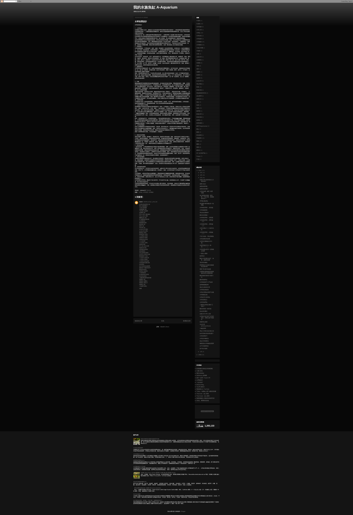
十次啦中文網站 (143, 259)
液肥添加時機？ (204, 189)
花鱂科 (198, 72)
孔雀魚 (198, 23)
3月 (201, 177)
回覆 (140, 288)
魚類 (197, 108)
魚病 (197, 105)
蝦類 (197, 132)
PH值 (197, 159)
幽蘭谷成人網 (142, 217)
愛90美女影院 (143, 269)
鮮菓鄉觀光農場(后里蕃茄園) (204, 368)
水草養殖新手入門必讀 (206, 282)
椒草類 (198, 111)
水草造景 (145, 192)
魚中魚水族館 (203, 348)
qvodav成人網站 (143, 231)
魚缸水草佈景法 (204, 341)
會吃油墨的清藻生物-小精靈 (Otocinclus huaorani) (147, 488)
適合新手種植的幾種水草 (139, 481)
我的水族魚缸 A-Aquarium (155, 7)
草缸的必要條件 (204, 212)
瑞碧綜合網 (142, 244)
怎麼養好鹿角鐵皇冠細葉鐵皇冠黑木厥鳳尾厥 (207, 272)
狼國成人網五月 (143, 282)
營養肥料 (199, 138)
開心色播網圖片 (143, 206)
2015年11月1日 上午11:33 (150, 202)
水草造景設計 (203, 299)
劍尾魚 (198, 120)
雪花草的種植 (203, 262)
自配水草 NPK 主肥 (205, 314)
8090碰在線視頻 (143, 249)
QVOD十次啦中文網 (144, 254)
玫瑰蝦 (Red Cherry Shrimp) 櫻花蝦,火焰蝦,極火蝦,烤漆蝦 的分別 (158, 472)
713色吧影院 (142, 272)
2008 (200, 354)
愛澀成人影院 (142, 232)
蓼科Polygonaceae (201, 126)
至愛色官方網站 (143, 237)
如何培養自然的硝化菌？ (207, 333)
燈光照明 (199, 135)
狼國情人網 (142, 279)
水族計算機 (199, 48)
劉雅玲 (141, 202)
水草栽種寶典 (203, 210)
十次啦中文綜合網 (144, 261)
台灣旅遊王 (199, 380)
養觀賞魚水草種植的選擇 (207, 343)
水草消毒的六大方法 (138, 454)
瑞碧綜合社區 (142, 247)
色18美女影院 (143, 276)
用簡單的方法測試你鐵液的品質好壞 (207, 265)
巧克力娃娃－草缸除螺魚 (207, 236)
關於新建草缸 (203, 279)
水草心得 (199, 29)
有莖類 (198, 63)
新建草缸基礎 (203, 322)
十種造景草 (203, 328)
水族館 (198, 51)
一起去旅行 (199, 382)
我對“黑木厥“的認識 (205, 269)
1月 (201, 351)
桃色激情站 (142, 251)
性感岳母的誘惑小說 (144, 204)
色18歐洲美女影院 (144, 274)
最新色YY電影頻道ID (144, 267)
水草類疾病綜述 (204, 289)
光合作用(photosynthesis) (205, 325)
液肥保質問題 (203, 186)
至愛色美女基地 (143, 239)
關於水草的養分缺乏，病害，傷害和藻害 (207, 259)
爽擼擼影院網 (142, 222)
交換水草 (199, 57)
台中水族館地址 (204, 346)
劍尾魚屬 (199, 123)
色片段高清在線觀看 (144, 266)
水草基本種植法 (204, 338)
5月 (201, 172)
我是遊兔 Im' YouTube (202, 389)
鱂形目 (198, 150)
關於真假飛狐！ (204, 215)
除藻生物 (199, 90)
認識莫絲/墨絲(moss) (139, 460)
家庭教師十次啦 (143, 256)
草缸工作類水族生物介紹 (207, 331)
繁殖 (197, 141)
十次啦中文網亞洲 (144, 257)
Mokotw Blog (200, 384)
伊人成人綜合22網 (144, 246)
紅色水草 (199, 81)
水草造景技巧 (203, 336)
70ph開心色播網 (143, 211)
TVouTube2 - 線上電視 (203, 396)
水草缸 (140, 192)
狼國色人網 (142, 284)
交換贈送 (199, 60)
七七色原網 (142, 241)
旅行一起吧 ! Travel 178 (203, 377)
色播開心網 (142, 212)
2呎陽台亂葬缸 (204, 201)
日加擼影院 (142, 221)
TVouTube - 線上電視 (202, 393)
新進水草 (199, 114)
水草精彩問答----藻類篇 (206, 217)
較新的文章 (138, 321)
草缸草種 (199, 84)
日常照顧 (199, 26)
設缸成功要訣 (203, 311)
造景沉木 (199, 99)
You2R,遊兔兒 (200, 386)
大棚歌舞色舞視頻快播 (145, 277)
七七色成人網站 (143, 242)
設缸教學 (199, 96)
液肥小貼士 (203, 184)
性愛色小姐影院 (143, 271)
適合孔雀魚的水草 (205, 287)
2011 (200, 170)
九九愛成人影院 (143, 236)
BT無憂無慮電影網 (144, 219)
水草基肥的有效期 (205, 239)
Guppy (198, 156)
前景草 (198, 75)
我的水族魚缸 (200, 373)
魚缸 (197, 102)
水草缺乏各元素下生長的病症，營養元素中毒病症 (207, 318)
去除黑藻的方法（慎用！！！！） (205, 246)
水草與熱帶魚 (203, 302)
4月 (201, 175)
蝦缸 (197, 129)
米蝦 (197, 66)
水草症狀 (199, 35)
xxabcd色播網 (143, 207)
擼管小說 (141, 226)
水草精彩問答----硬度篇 (206, 207)
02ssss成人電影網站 (144, 214)
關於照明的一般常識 (205, 308)
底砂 (197, 69)
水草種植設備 (203, 294)
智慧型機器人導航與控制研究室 (205, 398)
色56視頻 (141, 264)
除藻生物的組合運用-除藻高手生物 (150, 439)
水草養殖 (151, 192)
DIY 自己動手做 (200, 153)
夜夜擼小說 (142, 224)
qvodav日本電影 (143, 229)
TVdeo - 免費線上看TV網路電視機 (206, 391)
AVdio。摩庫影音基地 (202, 400)
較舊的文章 (187, 321)
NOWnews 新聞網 (201, 375)
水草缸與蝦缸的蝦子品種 (207, 292)
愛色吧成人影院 (143, 234)
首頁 (162, 321)
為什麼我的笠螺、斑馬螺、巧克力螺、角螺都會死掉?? (207, 197)
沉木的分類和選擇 (138, 448)
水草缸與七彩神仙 (205, 297)
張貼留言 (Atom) (164, 326)
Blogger (183, 511)
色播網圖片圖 (142, 209)
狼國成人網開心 (143, 281)
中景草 (198, 20)
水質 (197, 54)
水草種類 (199, 42)
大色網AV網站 (143, 286)
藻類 (197, 147)
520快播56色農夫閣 (144, 262)
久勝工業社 (199, 371)
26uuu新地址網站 (143, 252)
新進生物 (199, 117)
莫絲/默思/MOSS (201, 93)
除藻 (197, 87)
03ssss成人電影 (143, 216)
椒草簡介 (202, 256)
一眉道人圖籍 (203, 253)
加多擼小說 (142, 227)
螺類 (197, 144)
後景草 (198, 78)
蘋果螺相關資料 (204, 284)
